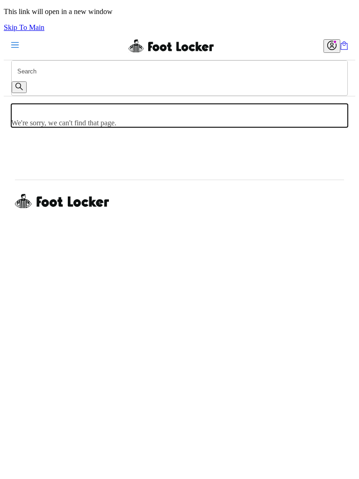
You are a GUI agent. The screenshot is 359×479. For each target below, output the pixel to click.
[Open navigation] (15, 45)
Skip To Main (24, 27)
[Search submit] (19, 87)
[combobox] (179, 71)
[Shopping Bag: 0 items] (344, 47)
